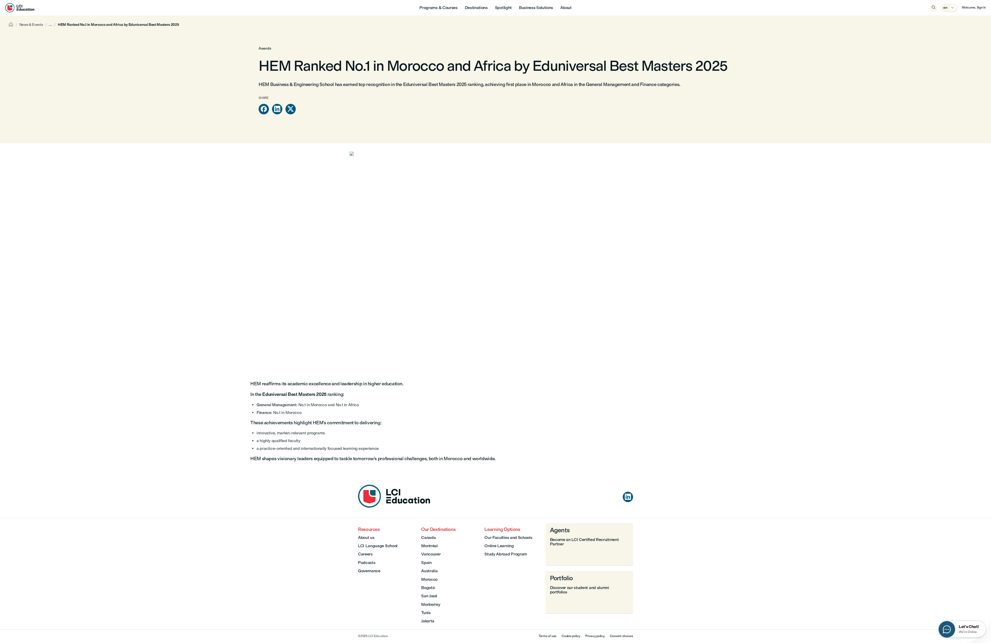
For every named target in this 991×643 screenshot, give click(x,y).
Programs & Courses (438, 7)
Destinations (476, 7)
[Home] (394, 506)
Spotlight (503, 7)
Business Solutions (536, 7)
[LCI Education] (19, 7)
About (565, 7)
